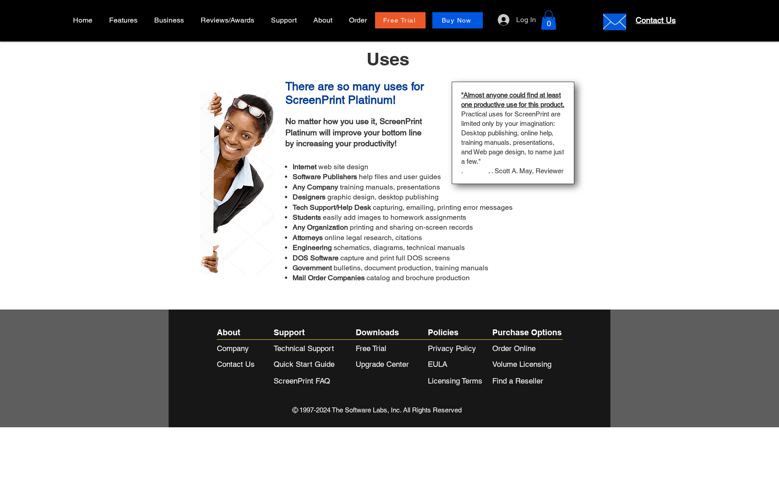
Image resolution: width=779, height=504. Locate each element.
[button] (170, 20)
